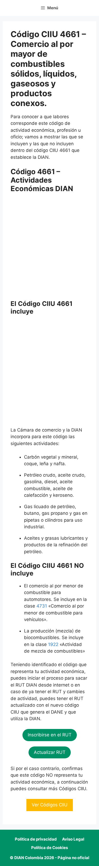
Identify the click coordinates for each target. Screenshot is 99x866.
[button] (49, 735)
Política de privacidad (36, 839)
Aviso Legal (73, 839)
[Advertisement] (49, 248)
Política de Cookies (49, 847)
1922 (53, 644)
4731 (41, 606)
